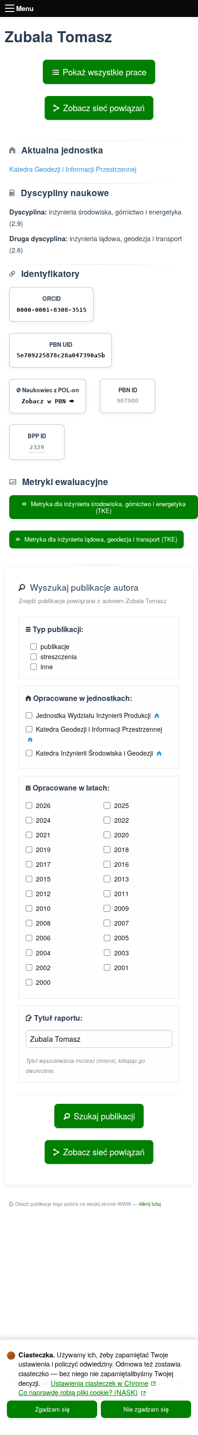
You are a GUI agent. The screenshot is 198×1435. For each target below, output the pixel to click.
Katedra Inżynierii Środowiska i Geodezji (95, 752)
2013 (121, 878)
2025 (121, 805)
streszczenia (59, 656)
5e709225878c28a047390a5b (61, 355)
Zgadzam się (52, 1409)
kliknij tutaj (150, 1203)
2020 (121, 834)
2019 (43, 849)
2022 (121, 820)
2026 (43, 805)
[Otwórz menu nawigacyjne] (9, 8)
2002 (43, 967)
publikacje (55, 646)
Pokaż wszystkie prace (104, 72)
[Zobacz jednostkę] (157, 715)
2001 (121, 967)
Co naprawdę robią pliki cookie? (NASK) (82, 1392)
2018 (121, 849)
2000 (43, 982)
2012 (43, 893)
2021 (43, 834)
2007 (121, 922)
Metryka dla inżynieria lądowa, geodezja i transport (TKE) (100, 539)
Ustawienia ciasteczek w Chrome (103, 1383)
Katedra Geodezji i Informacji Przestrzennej (72, 169)
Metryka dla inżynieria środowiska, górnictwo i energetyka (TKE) (107, 506)
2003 (121, 952)
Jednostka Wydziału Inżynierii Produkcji (94, 715)
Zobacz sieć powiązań (104, 107)
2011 (121, 893)
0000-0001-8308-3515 (52, 309)
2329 (36, 447)
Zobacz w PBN (46, 401)
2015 (43, 878)
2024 (43, 820)
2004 (43, 952)
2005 (121, 937)
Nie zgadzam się (146, 1409)
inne (47, 666)
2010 (43, 908)
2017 (43, 864)
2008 (43, 922)
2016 (121, 864)
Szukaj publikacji (104, 1116)
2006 (43, 937)
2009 (121, 908)
